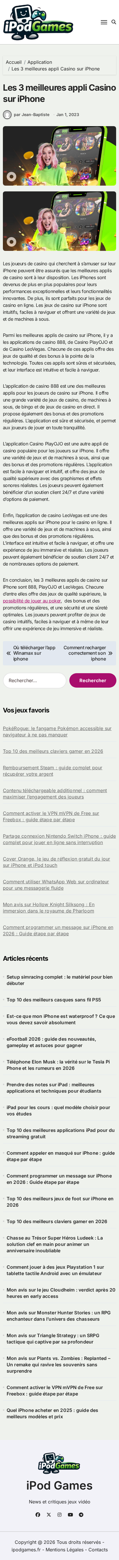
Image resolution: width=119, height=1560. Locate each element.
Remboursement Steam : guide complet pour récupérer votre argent (53, 771)
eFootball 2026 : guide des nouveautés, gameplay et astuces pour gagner (51, 1042)
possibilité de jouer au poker (32, 601)
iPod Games (59, 1485)
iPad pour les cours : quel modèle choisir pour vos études (58, 1110)
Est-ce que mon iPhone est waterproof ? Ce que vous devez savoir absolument (61, 1019)
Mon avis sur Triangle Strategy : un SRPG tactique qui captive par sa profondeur (53, 1339)
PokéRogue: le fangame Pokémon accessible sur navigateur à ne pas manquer (57, 731)
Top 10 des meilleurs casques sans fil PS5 (54, 1000)
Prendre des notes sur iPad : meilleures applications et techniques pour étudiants (54, 1088)
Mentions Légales (65, 1549)
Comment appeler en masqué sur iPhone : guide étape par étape (61, 1156)
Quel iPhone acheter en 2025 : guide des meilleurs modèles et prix (52, 1413)
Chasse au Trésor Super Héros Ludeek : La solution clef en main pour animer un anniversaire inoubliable (55, 1244)
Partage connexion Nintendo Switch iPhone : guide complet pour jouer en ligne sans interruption (59, 839)
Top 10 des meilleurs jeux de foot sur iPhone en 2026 (60, 1202)
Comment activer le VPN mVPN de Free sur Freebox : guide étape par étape (51, 816)
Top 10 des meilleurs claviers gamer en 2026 (53, 751)
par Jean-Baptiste (31, 114)
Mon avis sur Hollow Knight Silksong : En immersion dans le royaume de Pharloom (49, 908)
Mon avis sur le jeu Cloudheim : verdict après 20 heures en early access (61, 1293)
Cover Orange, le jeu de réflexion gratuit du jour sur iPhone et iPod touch (56, 862)
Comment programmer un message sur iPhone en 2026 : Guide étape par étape (58, 930)
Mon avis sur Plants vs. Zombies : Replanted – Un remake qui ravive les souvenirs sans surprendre (58, 1364)
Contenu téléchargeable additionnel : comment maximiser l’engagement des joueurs (55, 794)
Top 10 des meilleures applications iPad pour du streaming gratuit (61, 1133)
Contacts (98, 1549)
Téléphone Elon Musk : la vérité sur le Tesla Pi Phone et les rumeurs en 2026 (58, 1065)
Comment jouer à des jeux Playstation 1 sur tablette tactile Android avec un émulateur (55, 1270)
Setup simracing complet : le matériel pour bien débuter (60, 980)
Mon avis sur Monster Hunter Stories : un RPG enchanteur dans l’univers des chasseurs (59, 1316)
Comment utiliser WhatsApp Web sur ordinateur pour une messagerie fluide (56, 885)
